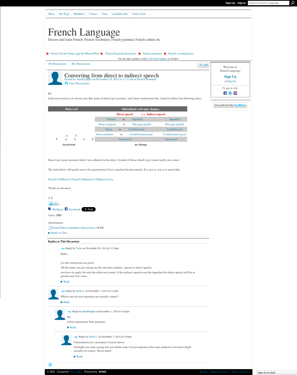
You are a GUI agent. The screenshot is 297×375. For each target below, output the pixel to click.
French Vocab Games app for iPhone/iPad (75, 53)
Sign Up (230, 3)
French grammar (152, 53)
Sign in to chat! (266, 372)
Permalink (63, 249)
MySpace (57, 209)
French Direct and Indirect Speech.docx (73, 227)
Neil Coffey (75, 371)
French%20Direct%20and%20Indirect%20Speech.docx (80, 179)
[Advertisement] (124, 49)
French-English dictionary (120, 53)
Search (293, 3)
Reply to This (57, 233)
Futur (109, 129)
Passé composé (107, 124)
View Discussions (79, 83)
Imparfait (134, 119)
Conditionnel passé (138, 134)
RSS (50, 365)
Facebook (74, 209)
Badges (204, 371)
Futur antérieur (104, 134)
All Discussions (57, 64)
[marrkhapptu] (55, 84)
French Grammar (146, 79)
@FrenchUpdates (158, 58)
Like (55, 203)
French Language (84, 31)
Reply (65, 281)
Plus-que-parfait (138, 124)
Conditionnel (133, 129)
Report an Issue (219, 371)
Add (205, 64)
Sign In (241, 3)
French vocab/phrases (181, 53)
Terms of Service (241, 371)
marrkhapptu (84, 79)
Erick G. (80, 290)
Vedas (79, 248)
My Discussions (81, 64)
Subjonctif (125, 139)
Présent (111, 119)
